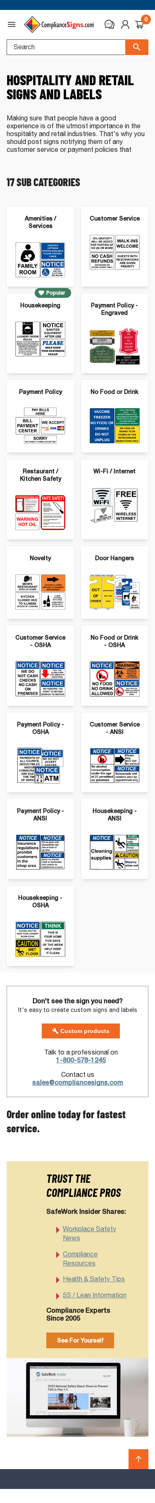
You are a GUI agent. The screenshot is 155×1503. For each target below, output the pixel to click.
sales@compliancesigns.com (77, 1082)
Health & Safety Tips (94, 1279)
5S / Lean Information (94, 1295)
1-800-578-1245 (81, 1060)
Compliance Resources (80, 1259)
